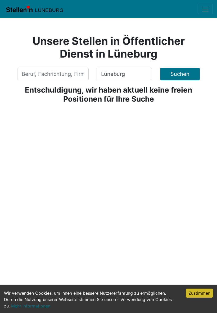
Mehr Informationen (30, 305)
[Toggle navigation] (205, 9)
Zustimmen (199, 293)
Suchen (179, 74)
